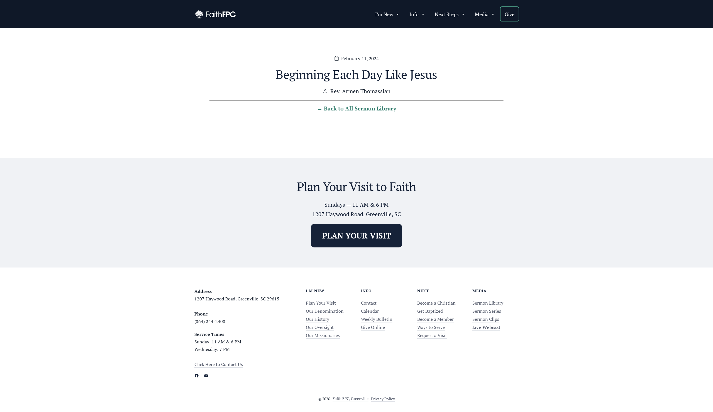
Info (414, 14)
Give (509, 14)
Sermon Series (486, 311)
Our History (317, 319)
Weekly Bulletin (376, 319)
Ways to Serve (431, 327)
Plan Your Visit (321, 303)
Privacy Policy (383, 398)
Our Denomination (325, 311)
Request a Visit (432, 335)
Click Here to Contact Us (218, 364)
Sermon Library (487, 303)
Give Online (373, 327)
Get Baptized (430, 311)
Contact (369, 303)
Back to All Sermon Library (360, 108)
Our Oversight (320, 327)
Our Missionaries (323, 335)
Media (482, 14)
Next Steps (447, 14)
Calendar (370, 311)
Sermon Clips (485, 319)
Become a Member (435, 319)
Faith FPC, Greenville (350, 398)
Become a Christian (436, 303)
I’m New (384, 14)
